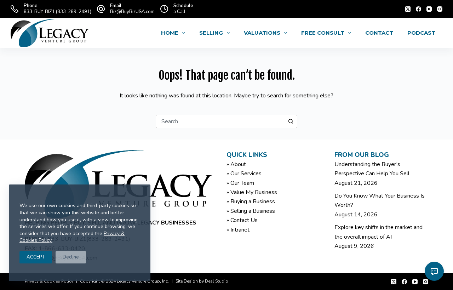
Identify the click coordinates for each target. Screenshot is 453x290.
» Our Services (244, 173)
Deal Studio (216, 281)
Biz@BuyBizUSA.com (132, 11)
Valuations (262, 32)
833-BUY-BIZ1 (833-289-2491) (57, 11)
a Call (179, 11)
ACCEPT (36, 257)
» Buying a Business (250, 201)
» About (236, 164)
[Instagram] (439, 9)
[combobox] (220, 121)
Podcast (421, 32)
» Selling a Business (250, 211)
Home (169, 32)
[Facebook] (418, 9)
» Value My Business (251, 192)
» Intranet (238, 230)
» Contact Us (242, 220)
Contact (379, 32)
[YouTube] (429, 9)
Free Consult (322, 32)
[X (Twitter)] (408, 9)
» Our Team (240, 183)
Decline (71, 257)
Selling (211, 32)
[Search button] (290, 121)
